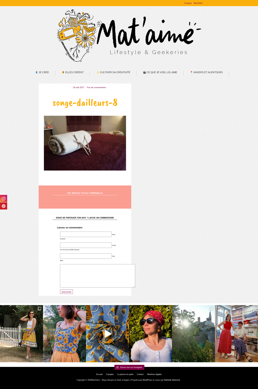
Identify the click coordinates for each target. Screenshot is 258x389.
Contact (140, 374)
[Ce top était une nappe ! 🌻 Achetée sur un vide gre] (64, 333)
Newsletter (198, 3)
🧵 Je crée (42, 72)
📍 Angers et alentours (206, 72)
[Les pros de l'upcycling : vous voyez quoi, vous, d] (107, 333)
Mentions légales (154, 374)
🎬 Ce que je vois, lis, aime (160, 72)
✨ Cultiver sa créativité (113, 72)
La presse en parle (125, 374)
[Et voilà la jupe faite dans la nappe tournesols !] (21, 333)
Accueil (99, 374)
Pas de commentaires (96, 87)
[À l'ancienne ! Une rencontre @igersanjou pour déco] (193, 333)
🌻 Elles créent (73, 72)
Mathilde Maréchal (172, 380)
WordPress (147, 380)
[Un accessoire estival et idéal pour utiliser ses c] (150, 333)
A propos (188, 3)
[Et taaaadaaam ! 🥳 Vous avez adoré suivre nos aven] (236, 333)
